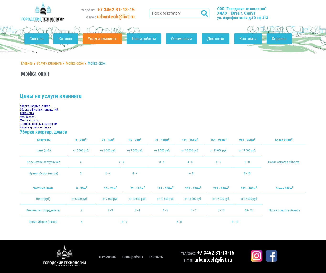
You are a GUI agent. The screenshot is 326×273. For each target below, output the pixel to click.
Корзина (279, 38)
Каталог (66, 38)
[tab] (35, 106)
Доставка (215, 38)
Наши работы (144, 38)
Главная (36, 38)
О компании (181, 38)
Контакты (248, 38)
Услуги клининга (102, 38)
